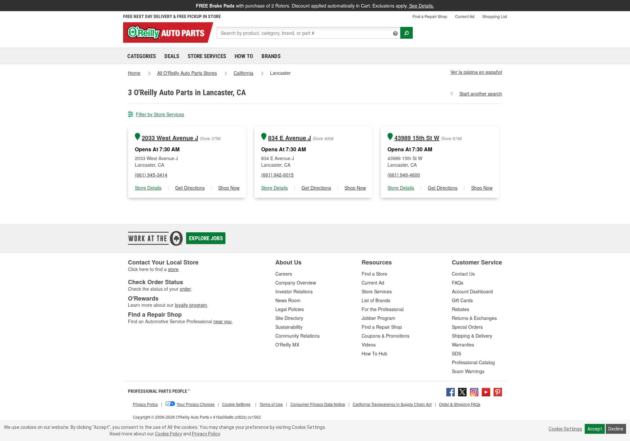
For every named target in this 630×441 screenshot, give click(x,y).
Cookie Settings (565, 428)
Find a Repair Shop (429, 16)
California (243, 73)
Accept (594, 428)
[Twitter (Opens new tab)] (462, 391)
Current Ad (464, 16)
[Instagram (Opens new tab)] (474, 391)
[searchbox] (308, 33)
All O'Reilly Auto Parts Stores (187, 73)
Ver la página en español (476, 72)
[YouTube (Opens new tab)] (486, 391)
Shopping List (494, 16)
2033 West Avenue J (170, 138)
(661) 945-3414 (151, 174)
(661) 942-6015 (277, 174)
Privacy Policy (206, 433)
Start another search (480, 93)
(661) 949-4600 (404, 174)
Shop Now (229, 187)
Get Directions (190, 187)
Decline (615, 428)
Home (134, 73)
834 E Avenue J (289, 138)
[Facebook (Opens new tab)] (450, 391)
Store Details (148, 187)
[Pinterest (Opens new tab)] (498, 391)
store (173, 269)
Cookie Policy (168, 433)
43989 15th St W (416, 138)
